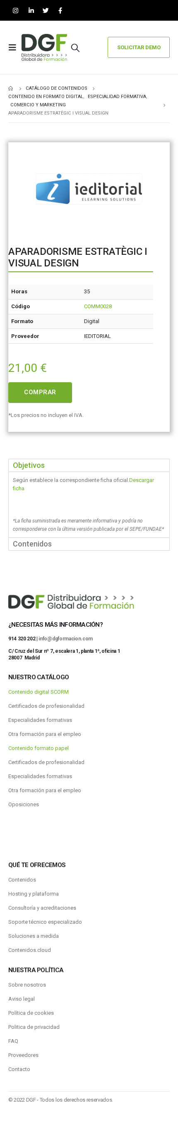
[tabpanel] (89, 505)
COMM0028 (98, 306)
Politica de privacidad (34, 1027)
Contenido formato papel (38, 748)
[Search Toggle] (75, 47)
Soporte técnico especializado (45, 922)
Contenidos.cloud (29, 950)
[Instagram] (15, 10)
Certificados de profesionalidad (46, 706)
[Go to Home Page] (11, 88)
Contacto (19, 1069)
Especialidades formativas (40, 720)
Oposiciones (23, 804)
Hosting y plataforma (33, 894)
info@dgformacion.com (65, 639)
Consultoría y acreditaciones (42, 908)
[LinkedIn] (31, 10)
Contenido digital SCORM (38, 692)
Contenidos (22, 880)
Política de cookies (31, 1013)
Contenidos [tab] (32, 543)
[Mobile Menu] (15, 48)
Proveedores (23, 1055)
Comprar (40, 392)
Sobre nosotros (27, 985)
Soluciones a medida (33, 936)
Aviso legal (21, 999)
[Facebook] (60, 10)
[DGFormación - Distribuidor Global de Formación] (44, 47)
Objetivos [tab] (29, 465)
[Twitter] (46, 10)
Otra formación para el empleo (44, 734)
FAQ (13, 1041)
